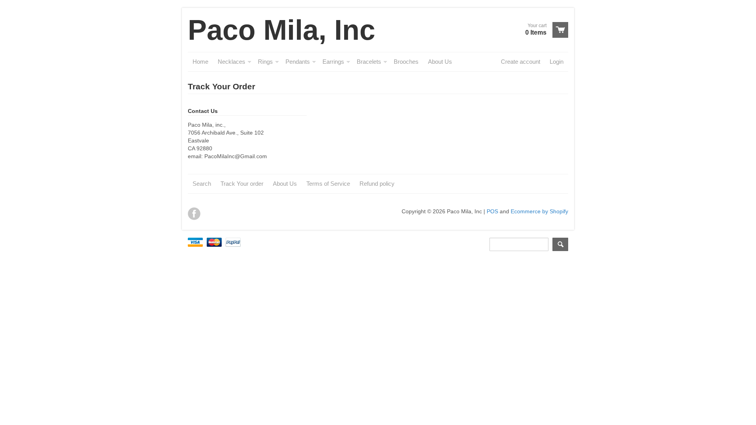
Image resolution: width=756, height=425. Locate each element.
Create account (520, 61)
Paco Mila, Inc (281, 30)
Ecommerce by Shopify (539, 211)
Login (556, 61)
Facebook (194, 213)
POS (492, 211)
